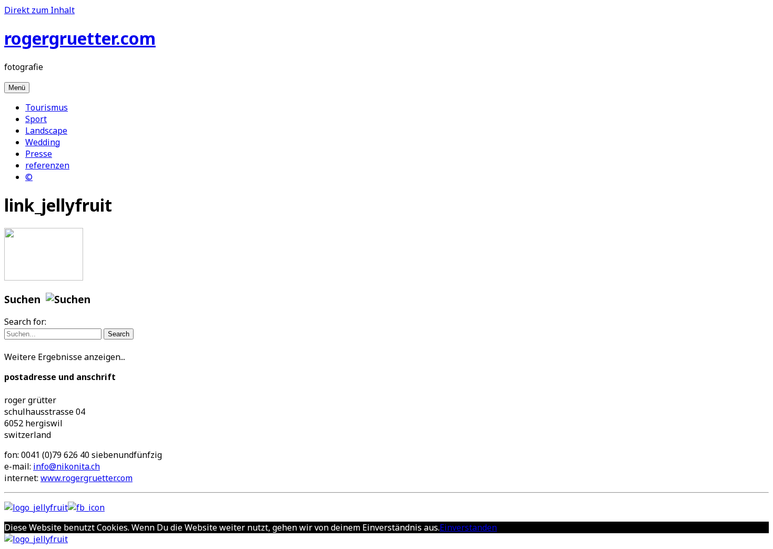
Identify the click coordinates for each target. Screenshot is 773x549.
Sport (36, 119)
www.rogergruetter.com (86, 478)
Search (118, 334)
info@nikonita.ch (66, 466)
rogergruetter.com (80, 38)
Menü (16, 88)
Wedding (42, 142)
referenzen (47, 165)
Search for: (25, 321)
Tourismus (46, 107)
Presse (38, 153)
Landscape (46, 130)
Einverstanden (468, 527)
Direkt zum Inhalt (39, 10)
